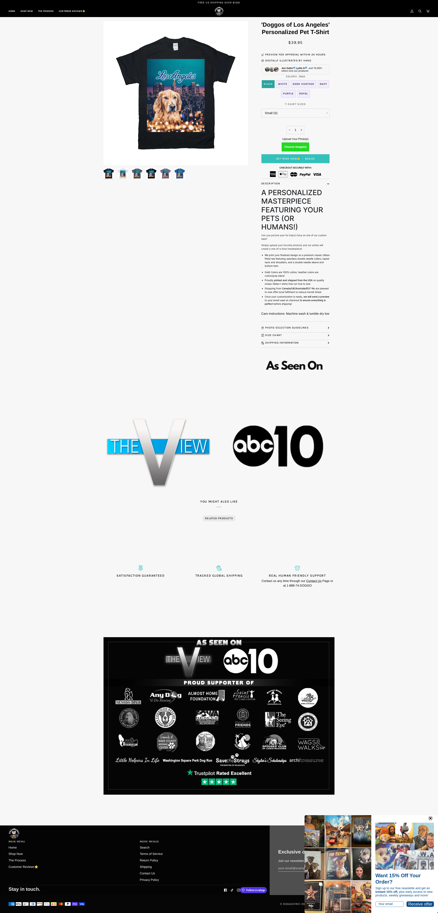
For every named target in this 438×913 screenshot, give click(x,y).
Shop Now (16, 854)
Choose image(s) (295, 146)
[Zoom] (110, 159)
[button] (27, 11)
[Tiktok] (232, 890)
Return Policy (149, 860)
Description (270, 183)
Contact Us (313, 581)
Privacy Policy (149, 880)
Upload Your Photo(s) (295, 138)
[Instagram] (238, 890)
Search (145, 847)
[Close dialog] (430, 818)
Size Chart (273, 335)
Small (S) (271, 113)
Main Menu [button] (17, 841)
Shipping (146, 867)
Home (13, 847)
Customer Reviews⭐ (23, 867)
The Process (17, 860)
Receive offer (420, 904)
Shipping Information (282, 342)
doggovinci (291, 903)
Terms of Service (151, 854)
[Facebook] (225, 890)
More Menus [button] (149, 841)
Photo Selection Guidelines (287, 327)
